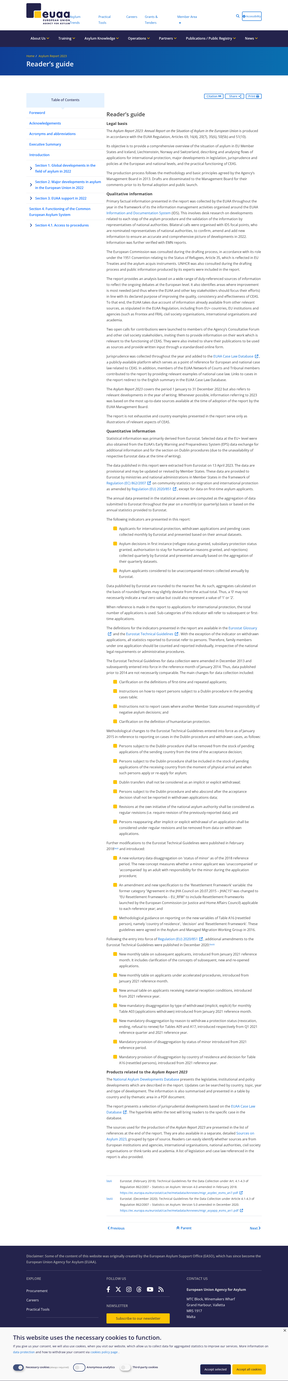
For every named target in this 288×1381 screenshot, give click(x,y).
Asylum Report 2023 (53, 56)
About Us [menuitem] (38, 38)
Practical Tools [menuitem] (104, 20)
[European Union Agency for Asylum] (46, 13)
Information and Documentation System (138, 213)
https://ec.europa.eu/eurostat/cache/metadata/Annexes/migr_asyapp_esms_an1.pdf (179, 1210)
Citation (212, 96)
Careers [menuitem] (131, 17)
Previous (117, 1228)
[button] (238, 16)
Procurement (37, 1291)
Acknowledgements (45, 123)
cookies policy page (104, 1352)
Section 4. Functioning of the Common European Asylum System (59, 211)
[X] (118, 1289)
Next (254, 1228)
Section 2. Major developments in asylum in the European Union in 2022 (68, 184)
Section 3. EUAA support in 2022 (60, 198)
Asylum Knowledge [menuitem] (100, 38)
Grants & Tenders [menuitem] (151, 20)
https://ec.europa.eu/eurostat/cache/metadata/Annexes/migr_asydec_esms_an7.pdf (179, 1193)
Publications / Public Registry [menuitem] (209, 38)
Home (30, 56)
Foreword (37, 112)
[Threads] (139, 1289)
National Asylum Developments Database (146, 1079)
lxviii (212, 944)
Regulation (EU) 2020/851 (151, 489)
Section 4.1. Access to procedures (62, 225)
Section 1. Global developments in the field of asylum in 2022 (65, 168)
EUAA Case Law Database (233, 356)
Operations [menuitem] (137, 38)
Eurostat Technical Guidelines (149, 634)
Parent (186, 1228)
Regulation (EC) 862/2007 (126, 483)
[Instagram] (129, 1289)
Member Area (187, 17)
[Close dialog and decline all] (285, 1330)
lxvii (116, 848)
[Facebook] (108, 1289)
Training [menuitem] (65, 38)
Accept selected (216, 1369)
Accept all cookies (249, 1369)
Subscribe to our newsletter (138, 1318)
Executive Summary (45, 144)
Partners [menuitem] (166, 38)
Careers (32, 1300)
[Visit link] (171, 213)
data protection (24, 1352)
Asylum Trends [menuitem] (75, 20)
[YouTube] (150, 1289)
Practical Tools (38, 1309)
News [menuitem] (250, 38)
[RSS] (161, 1289)
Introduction (39, 155)
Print (252, 96)
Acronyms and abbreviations (52, 133)
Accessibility (253, 16)
